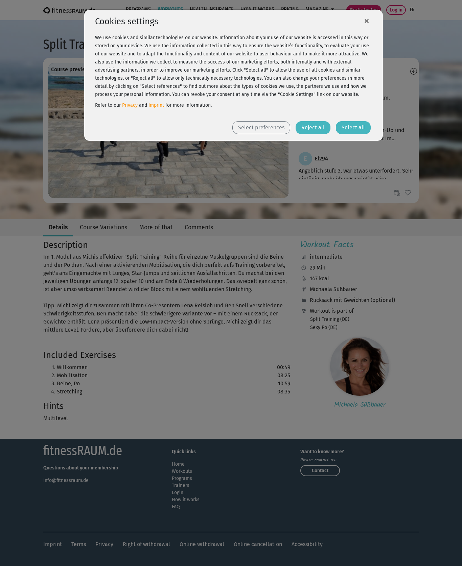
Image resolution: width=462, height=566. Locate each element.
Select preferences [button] (261, 127)
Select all (353, 127)
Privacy (130, 105)
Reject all (313, 127)
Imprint (156, 105)
